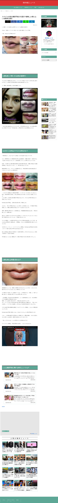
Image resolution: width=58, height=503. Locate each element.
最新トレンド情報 (6, 431)
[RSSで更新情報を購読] (53, 44)
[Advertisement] (20, 63)
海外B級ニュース (49, 38)
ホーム (4, 499)
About (17, 499)
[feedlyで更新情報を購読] (51, 44)
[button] (56, 52)
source (3, 406)
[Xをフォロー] (45, 44)
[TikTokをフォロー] (50, 44)
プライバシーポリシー (11, 500)
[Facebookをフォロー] (46, 44)
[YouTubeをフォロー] (48, 44)
